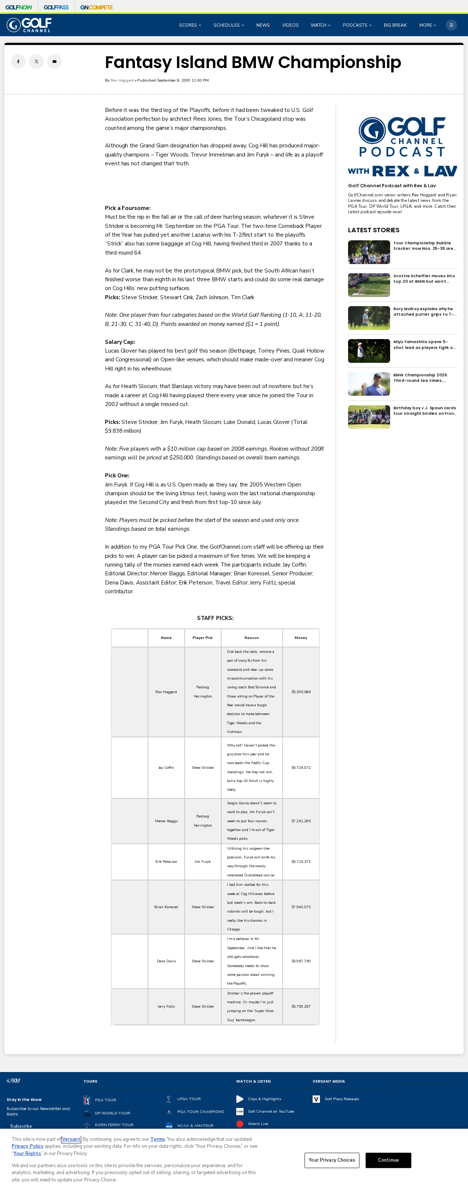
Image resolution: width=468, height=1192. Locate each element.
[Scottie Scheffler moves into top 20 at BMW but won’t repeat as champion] (369, 285)
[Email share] (54, 61)
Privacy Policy (28, 1146)
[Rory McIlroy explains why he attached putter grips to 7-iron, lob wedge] (369, 318)
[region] (234, 1160)
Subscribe (21, 1126)
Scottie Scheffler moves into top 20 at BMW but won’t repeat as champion (424, 278)
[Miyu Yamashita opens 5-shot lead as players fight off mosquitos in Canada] (369, 351)
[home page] (29, 25)
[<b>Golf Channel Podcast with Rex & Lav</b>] (402, 147)
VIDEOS (290, 25)
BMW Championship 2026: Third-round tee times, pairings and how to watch (421, 377)
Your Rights (27, 1153)
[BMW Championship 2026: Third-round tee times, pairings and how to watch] (369, 384)
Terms (157, 1139)
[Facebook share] (18, 61)
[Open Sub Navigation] (201, 25)
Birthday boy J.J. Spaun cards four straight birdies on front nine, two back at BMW (424, 410)
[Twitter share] (36, 61)
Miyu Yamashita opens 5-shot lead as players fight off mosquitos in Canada (424, 344)
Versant (71, 1139)
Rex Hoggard (122, 80)
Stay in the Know (24, 1099)
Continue (388, 1160)
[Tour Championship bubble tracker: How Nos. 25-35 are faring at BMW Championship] (369, 252)
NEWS (263, 25)
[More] (451, 24)
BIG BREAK (395, 25)
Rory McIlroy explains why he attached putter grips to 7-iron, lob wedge (423, 311)
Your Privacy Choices (332, 1160)
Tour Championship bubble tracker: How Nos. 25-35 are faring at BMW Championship (424, 245)
